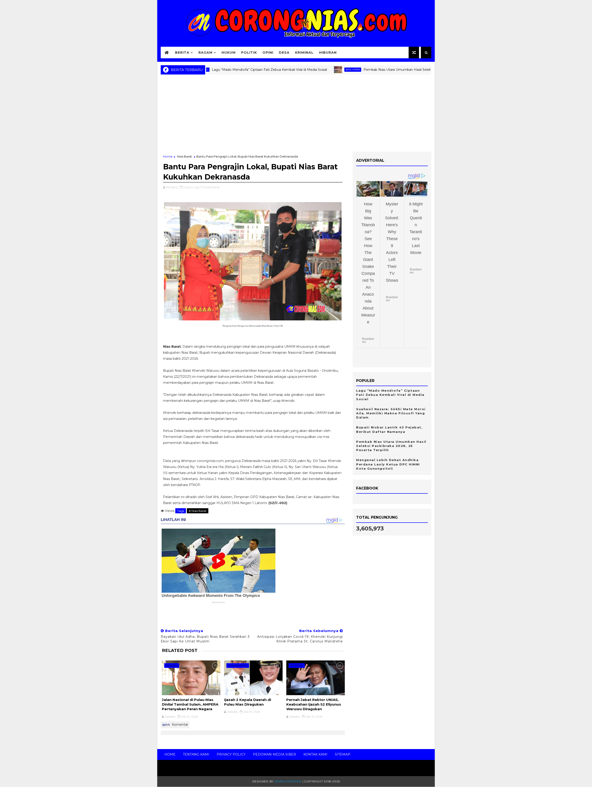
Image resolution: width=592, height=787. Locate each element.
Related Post (179, 650)
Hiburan (328, 52)
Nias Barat (184, 156)
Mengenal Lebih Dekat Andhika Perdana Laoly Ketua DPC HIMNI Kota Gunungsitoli (388, 464)
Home (168, 156)
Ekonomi (172, 665)
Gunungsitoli (238, 665)
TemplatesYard (287, 781)
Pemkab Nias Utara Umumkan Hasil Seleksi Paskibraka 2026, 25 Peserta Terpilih (402, 70)
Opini (267, 52)
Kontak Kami (315, 754)
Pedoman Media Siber (274, 754)
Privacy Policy (231, 754)
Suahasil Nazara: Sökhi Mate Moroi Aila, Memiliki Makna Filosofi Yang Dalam (391, 413)
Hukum (229, 52)
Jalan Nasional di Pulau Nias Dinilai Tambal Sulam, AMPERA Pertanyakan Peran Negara (190, 704)
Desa (284, 52)
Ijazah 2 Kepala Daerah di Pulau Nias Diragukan (247, 701)
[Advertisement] (296, 114)
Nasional (296, 665)
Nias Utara (327, 69)
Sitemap (342, 754)
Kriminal (304, 52)
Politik (249, 52)
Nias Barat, (212, 187)
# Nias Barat (198, 511)
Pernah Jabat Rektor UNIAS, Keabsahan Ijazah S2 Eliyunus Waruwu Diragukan (313, 704)
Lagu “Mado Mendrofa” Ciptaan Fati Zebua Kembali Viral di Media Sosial (243, 70)
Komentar (179, 724)
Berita (182, 52)
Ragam (205, 52)
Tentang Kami (196, 754)
